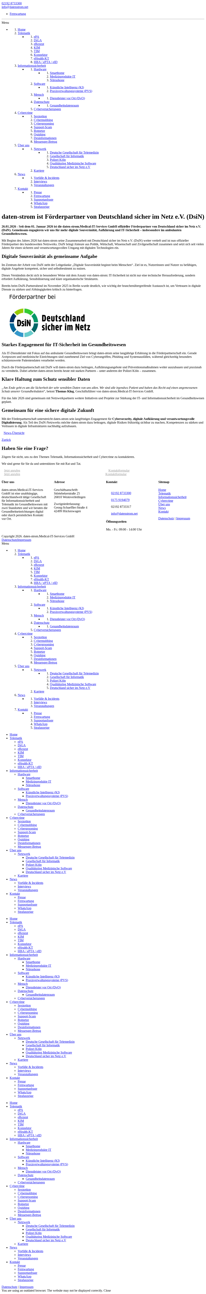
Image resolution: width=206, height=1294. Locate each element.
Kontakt (163, 511)
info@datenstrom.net (15, 7)
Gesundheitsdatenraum (40, 810)
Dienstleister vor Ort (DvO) (43, 803)
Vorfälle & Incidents (30, 883)
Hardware (24, 774)
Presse (22, 897)
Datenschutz (166, 518)
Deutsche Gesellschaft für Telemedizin (50, 857)
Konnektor (24, 759)
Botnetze (23, 835)
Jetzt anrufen (12, 470)
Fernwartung (18, 13)
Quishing (23, 839)
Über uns (164, 504)
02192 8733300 (12, 3)
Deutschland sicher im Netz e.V (46, 872)
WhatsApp (24, 908)
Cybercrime (165, 500)
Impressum (183, 518)
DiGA (22, 745)
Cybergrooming (28, 828)
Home (162, 490)
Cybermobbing (27, 825)
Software (23, 788)
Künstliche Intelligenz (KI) (43, 792)
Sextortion (24, 821)
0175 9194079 (120, 500)
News (162, 508)
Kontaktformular (119, 470)
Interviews (24, 886)
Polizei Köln (34, 864)
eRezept (23, 749)
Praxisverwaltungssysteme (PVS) (47, 796)
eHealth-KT (25, 763)
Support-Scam (27, 832)
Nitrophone (33, 785)
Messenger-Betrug (29, 846)
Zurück (6, 439)
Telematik (164, 493)
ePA (20, 741)
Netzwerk (24, 854)
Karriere (23, 875)
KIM (21, 752)
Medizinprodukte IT (38, 781)
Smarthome (33, 778)
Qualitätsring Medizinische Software (49, 868)
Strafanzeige (25, 911)
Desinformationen (29, 843)
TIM (21, 756)
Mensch (23, 799)
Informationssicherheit (172, 497)
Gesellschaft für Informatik (43, 861)
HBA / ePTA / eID (29, 767)
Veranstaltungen (28, 890)
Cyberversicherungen (31, 814)
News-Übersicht (14, 433)
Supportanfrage (27, 904)
